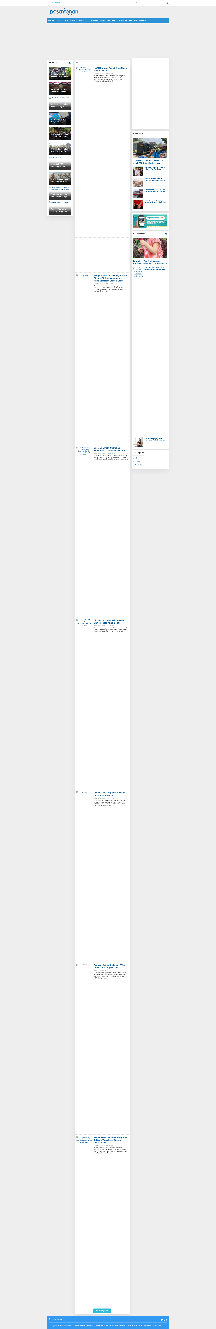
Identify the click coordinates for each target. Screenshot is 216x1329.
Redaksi (90, 1326)
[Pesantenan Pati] (64, 12)
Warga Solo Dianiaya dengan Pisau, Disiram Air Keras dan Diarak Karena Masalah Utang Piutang (111, 278)
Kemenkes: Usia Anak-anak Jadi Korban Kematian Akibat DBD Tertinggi (150, 262)
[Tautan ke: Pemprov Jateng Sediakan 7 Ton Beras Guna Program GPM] (84, 1048)
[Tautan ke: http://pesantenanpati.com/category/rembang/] (70, 63)
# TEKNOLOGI (137, 465)
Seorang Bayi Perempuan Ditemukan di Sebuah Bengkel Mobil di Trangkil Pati (154, 179)
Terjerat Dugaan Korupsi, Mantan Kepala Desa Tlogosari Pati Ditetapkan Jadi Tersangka (155, 201)
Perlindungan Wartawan (117, 1326)
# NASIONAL (137, 461)
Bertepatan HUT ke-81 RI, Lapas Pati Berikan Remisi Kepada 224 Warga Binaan (155, 190)
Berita (95, 453)
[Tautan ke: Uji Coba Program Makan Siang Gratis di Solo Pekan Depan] (84, 703)
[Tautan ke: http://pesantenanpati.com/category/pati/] (166, 134)
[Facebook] (162, 1320)
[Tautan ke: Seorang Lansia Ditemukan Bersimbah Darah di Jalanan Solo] (84, 531)
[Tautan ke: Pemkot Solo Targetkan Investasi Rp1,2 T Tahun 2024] (84, 876)
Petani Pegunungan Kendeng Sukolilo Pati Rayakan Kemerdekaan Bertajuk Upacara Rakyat (155, 168)
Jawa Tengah (97, 73)
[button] (167, 3)
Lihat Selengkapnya (102, 1311)
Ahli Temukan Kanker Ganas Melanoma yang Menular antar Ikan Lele (154, 268)
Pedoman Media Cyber (134, 1326)
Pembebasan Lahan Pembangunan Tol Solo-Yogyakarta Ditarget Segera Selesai (110, 1140)
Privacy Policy (157, 1326)
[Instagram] (165, 1320)
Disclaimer (147, 1326)
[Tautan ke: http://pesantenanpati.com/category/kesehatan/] (166, 234)
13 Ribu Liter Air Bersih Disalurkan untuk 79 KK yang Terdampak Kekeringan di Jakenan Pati (148, 162)
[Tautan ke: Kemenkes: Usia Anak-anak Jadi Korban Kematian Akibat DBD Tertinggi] (150, 248)
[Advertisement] (108, 41)
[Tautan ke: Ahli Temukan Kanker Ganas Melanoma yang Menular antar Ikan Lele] (138, 351)
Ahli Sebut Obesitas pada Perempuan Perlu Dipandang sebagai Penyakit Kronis (154, 439)
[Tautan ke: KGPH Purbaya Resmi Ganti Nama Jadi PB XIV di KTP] (84, 151)
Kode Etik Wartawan (101, 1326)
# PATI (135, 458)
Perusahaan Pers (79, 1326)
